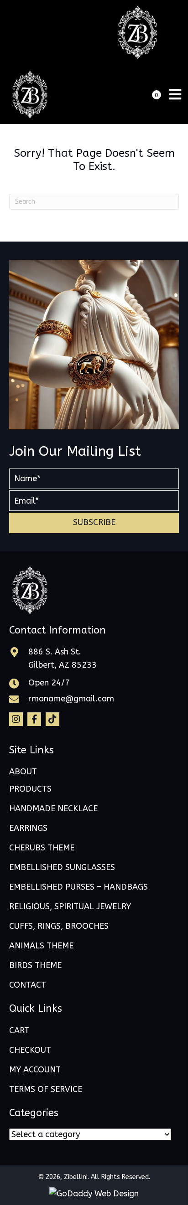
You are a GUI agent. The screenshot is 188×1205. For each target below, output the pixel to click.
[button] (94, 523)
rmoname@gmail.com (71, 699)
